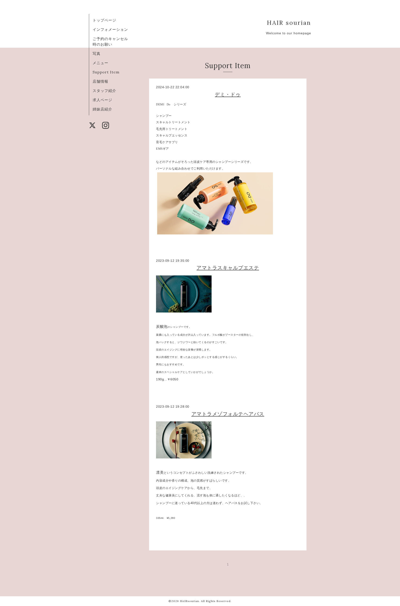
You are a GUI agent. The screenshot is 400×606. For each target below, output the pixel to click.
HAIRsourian (189, 601)
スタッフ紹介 (104, 90)
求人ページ (102, 100)
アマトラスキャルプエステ (228, 268)
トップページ (104, 20)
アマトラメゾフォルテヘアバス (227, 414)
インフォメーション (110, 29)
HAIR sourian (289, 22)
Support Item (106, 72)
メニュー (100, 62)
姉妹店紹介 (102, 109)
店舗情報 (100, 81)
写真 (96, 53)
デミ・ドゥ (228, 94)
